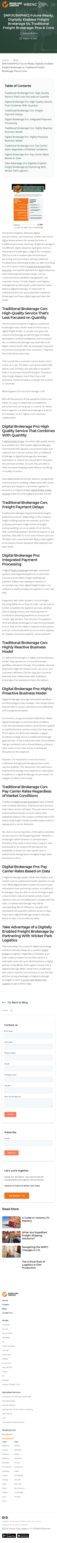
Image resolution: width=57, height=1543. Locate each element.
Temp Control (7, 1333)
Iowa (4, 1497)
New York (17, 1484)
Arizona (5, 1450)
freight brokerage (19, 570)
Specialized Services (11, 1392)
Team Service (7, 1414)
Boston (17, 1454)
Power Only (6, 1363)
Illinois (4, 1488)
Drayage (5, 1380)
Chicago (17, 1497)
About (5, 1300)
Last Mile (5, 1350)
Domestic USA (8, 1438)
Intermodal (6, 1355)
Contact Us (7, 1313)
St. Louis (17, 1463)
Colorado (5, 1463)
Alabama (5, 1446)
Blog (15, 60)
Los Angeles (18, 1492)
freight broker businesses (26, 801)
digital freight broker (14, 441)
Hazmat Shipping (8, 1405)
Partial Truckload (8, 1346)
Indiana (5, 1492)
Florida (4, 1475)
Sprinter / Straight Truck (11, 1384)
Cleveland (18, 1458)
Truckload (6, 1325)
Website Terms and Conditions (15, 1521)
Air (3, 1376)
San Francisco (19, 1488)
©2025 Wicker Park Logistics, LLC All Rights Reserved (26, 1528)
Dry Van (5, 1329)
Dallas (16, 1471)
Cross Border (7, 1434)
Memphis (17, 1450)
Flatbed (5, 1359)
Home (5, 60)
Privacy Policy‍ (35, 1521)
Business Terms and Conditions (15, 1525)
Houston (17, 1480)
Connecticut (7, 1467)
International (7, 1367)
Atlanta (17, 1446)
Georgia (5, 1480)
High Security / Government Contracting (17, 1409)
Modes (5, 1320)
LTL (3, 1342)
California (5, 1458)
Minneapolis (18, 1475)
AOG (4, 1418)
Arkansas (5, 1454)
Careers (5, 1304)
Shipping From (9, 1430)
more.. (4, 1501)
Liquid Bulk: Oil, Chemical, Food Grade (16, 1397)
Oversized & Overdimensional (13, 1422)
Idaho (4, 1484)
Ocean (4, 1372)
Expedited (6, 1338)
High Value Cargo (8, 1401)
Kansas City (18, 1467)
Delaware (5, 1471)
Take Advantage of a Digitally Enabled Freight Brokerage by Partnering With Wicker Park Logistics (25, 167)
